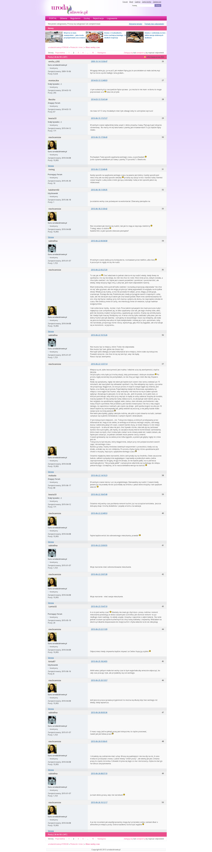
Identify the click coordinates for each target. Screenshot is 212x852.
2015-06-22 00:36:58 (99, 241)
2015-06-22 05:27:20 (99, 269)
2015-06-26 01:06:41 (99, 741)
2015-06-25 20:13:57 (99, 680)
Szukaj (87, 18)
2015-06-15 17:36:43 (99, 137)
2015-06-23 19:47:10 (99, 606)
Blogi (131, 2)
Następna (101, 52)
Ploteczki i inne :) (77, 47)
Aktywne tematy (135, 24)
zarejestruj (140, 52)
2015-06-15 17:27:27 (99, 118)
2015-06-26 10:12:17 (99, 802)
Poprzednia (60, 52)
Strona (51, 166)
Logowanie (112, 18)
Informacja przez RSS (155, 57)
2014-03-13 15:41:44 (99, 99)
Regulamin (75, 18)
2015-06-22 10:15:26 (99, 335)
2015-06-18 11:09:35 (99, 189)
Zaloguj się (157, 2)
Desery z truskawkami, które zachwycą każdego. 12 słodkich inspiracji (115, 35)
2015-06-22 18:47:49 (99, 494)
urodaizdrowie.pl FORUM (58, 47)
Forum (125, 2)
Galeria (137, 2)
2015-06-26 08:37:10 (99, 773)
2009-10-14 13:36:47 (99, 61)
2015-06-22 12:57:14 (99, 364)
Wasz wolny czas (93, 47)
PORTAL (53, 18)
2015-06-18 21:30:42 (99, 208)
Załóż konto (146, 2)
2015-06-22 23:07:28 (99, 574)
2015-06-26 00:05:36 (99, 712)
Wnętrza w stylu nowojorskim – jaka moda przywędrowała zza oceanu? (75, 35)
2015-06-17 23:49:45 (99, 169)
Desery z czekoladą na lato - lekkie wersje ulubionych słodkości (156, 35)
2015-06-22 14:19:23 (99, 475)
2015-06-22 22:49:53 (99, 513)
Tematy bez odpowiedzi (154, 24)
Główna (63, 18)
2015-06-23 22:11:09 (99, 629)
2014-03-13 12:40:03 (99, 80)
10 (93, 52)
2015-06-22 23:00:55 (99, 545)
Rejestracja (98, 18)
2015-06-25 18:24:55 (99, 661)
